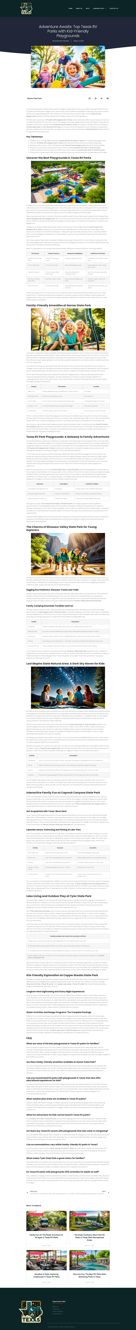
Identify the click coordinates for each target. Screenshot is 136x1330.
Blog (87, 8)
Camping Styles (98, 8)
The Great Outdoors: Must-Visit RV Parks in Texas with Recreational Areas (89, 1237)
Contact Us (114, 8)
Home (70, 8)
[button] (89, 98)
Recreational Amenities (60, 41)
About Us (79, 8)
